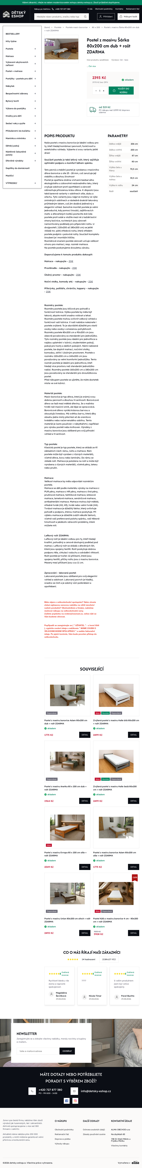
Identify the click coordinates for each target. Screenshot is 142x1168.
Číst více (92, 66)
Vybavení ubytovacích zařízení (17, 64)
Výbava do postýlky (16, 108)
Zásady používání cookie (94, 1134)
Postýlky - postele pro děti (19, 78)
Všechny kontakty (119, 1146)
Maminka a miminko (16, 138)
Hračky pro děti (13, 116)
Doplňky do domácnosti (18, 168)
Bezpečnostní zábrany (17, 93)
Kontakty (119, 9)
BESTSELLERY (13, 33)
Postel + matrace (14, 71)
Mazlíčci (10, 175)
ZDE (71, 261)
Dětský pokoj (12, 145)
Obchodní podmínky (104, 9)
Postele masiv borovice (77, 27)
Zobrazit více (109, 959)
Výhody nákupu (62, 1144)
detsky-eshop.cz (18, 1163)
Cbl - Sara (124, 60)
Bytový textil (12, 101)
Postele (9, 48)
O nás (90, 9)
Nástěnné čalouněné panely (16, 153)
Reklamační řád (132, 9)
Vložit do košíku (123, 90)
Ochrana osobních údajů (94, 1130)
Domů (47, 27)
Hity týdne (11, 41)
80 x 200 (96, 27)
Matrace (10, 56)
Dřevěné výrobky (14, 160)
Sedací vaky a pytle (15, 123)
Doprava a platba (62, 1139)
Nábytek (10, 86)
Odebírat (67, 1051)
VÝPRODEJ (11, 183)
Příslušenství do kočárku (18, 131)
